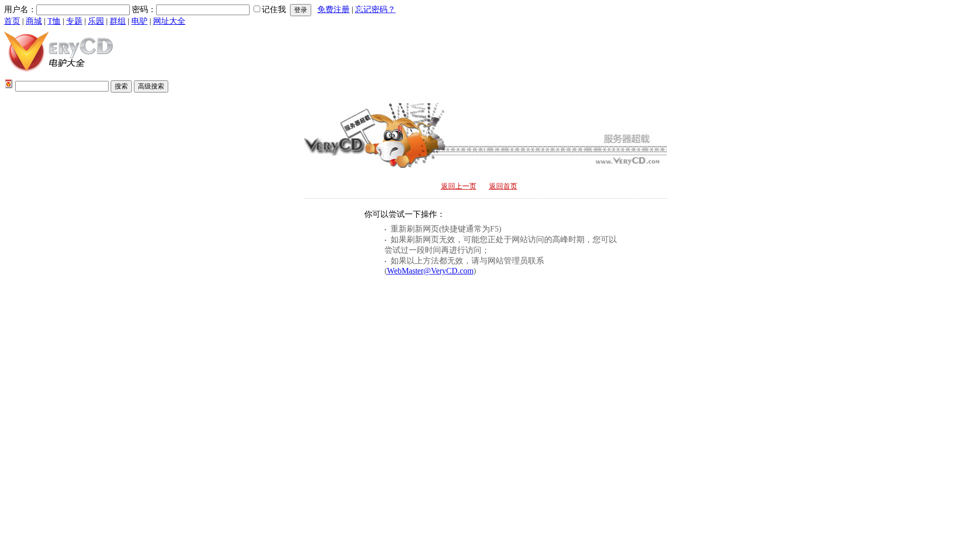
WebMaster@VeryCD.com (430, 270)
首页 (12, 21)
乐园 (96, 21)
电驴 (139, 21)
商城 (34, 21)
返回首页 (503, 186)
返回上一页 (458, 186)
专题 (74, 21)
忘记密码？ (375, 9)
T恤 (54, 21)
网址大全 (169, 21)
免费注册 (333, 9)
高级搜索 (151, 86)
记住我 (274, 9)
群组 (118, 21)
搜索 (121, 86)
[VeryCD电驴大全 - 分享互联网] (58, 74)
